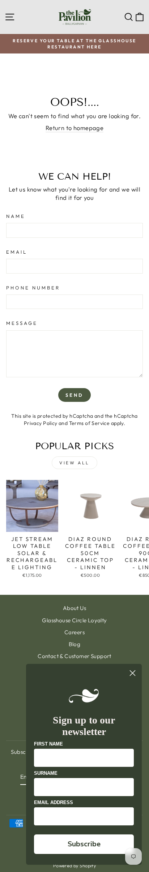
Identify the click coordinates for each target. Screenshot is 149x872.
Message (22, 323)
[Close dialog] (132, 673)
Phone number (33, 288)
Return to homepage (74, 128)
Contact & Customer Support (74, 656)
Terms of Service (89, 423)
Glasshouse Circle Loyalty (74, 620)
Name (15, 216)
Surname (46, 773)
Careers (74, 632)
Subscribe (84, 844)
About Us (74, 608)
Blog (75, 644)
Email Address (53, 802)
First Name (48, 744)
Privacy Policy (41, 423)
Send (74, 395)
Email (16, 252)
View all (74, 462)
